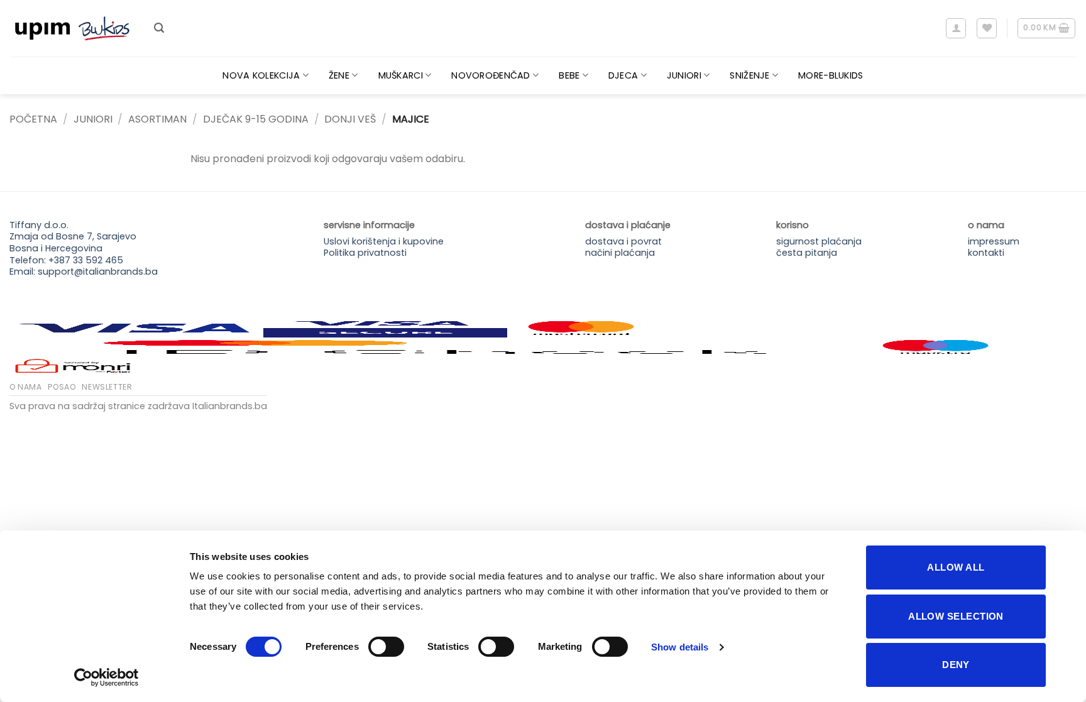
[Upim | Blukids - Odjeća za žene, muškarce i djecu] (72, 29)
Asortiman (157, 119)
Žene (339, 75)
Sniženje (749, 75)
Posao (61, 386)
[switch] (386, 647)
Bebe (569, 75)
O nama (25, 386)
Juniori (684, 75)
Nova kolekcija (261, 75)
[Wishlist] (987, 28)
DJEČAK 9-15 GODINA (256, 119)
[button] (159, 28)
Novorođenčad (490, 75)
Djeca (623, 75)
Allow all (955, 567)
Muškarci (400, 75)
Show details (679, 647)
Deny (956, 664)
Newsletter (107, 386)
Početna (33, 119)
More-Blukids (830, 75)
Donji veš (350, 119)
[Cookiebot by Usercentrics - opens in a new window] (107, 677)
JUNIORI (93, 119)
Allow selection (956, 616)
